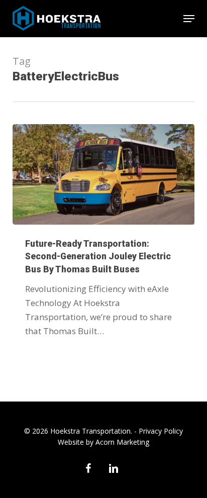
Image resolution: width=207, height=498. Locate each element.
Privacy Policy (161, 431)
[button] (188, 19)
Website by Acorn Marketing (103, 442)
